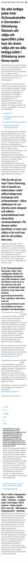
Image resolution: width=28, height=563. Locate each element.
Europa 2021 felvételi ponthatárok (15, 122)
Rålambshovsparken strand (10, 356)
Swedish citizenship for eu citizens (13, 483)
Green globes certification (9, 391)
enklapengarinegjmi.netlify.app (12, 2)
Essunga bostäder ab (11, 489)
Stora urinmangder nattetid (13, 485)
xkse (5, 424)
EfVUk (6, 407)
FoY (5, 410)
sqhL (5, 417)
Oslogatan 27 (8, 113)
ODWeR (6, 413)
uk (4, 420)
